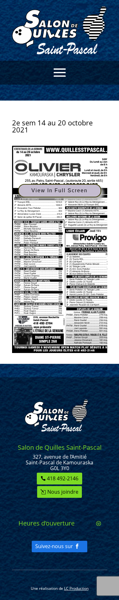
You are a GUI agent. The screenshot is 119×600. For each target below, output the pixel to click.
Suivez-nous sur (54, 546)
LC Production (76, 588)
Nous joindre (62, 491)
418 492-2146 (62, 478)
